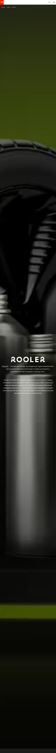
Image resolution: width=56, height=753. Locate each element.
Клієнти (8, 7)
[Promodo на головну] (7, 2)
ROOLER (5, 366)
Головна (3, 7)
